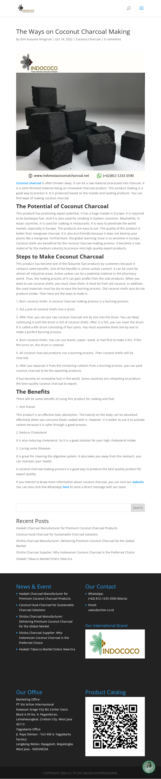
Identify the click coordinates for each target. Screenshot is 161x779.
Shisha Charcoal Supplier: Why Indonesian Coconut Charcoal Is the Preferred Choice (75, 552)
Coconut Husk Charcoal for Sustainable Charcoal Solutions (57, 534)
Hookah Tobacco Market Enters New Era (44, 559)
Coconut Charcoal (88, 39)
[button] (149, 767)
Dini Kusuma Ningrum (36, 39)
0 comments (112, 39)
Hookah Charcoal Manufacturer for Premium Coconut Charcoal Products (66, 528)
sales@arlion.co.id (101, 610)
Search (138, 508)
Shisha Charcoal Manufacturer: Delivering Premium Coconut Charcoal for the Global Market (46, 621)
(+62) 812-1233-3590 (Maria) (107, 598)
